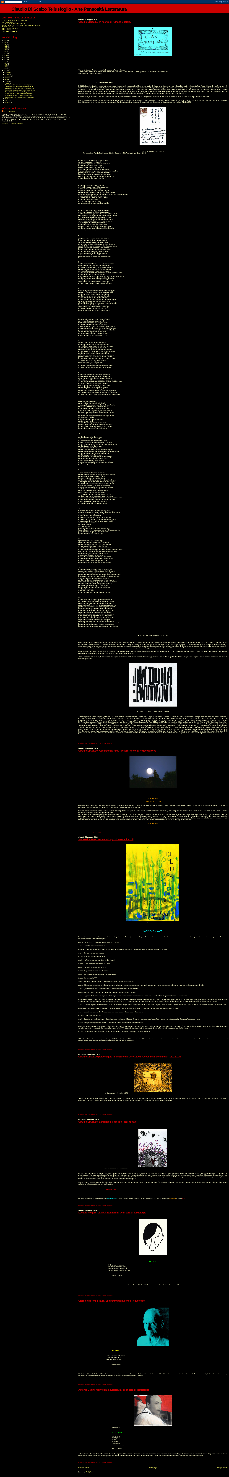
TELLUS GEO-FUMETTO (10, 28)
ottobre (7, 74)
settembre (8, 76)
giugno (7, 81)
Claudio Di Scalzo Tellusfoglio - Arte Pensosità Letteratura (69, 9)
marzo (7, 100)
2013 (5, 65)
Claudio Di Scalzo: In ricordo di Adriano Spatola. (104, 21)
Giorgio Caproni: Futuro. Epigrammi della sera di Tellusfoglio (111, 1300)
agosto (7, 77)
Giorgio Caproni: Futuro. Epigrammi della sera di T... (20, 95)
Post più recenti (83, 1468)
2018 (5, 55)
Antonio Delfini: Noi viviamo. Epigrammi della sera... (19, 97)
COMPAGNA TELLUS (9, 22)
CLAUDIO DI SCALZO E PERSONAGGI (14, 20)
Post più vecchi (222, 1468)
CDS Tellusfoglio (9, 111)
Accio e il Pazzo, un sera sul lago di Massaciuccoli (105, 839)
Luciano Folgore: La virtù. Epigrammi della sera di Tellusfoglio (112, 1212)
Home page (153, 1468)
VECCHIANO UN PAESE (10, 31)
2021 (5, 50)
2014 (5, 63)
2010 (5, 70)
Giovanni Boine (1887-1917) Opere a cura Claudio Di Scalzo (21, 25)
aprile (7, 98)
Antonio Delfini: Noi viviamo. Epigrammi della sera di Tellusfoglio (113, 1389)
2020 (5, 52)
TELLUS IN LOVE (7, 30)
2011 (5, 69)
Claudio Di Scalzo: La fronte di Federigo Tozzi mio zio (107, 1121)
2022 (5, 48)
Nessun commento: (107, 743)
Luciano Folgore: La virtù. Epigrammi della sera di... (19, 93)
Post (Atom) (90, 1472)
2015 (5, 61)
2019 (5, 53)
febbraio (7, 102)
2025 (5, 42)
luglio (6, 79)
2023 (5, 46)
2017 (5, 57)
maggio (7, 83)
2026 (5, 40)
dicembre (8, 72)
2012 (5, 67)
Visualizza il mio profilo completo (12, 123)
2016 (5, 59)
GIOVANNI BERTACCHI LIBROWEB (13, 23)
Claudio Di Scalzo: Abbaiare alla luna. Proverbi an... (19, 86)
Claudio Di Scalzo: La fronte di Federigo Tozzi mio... (19, 92)
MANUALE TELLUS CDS (10, 27)
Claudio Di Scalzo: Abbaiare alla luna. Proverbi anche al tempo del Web (117, 750)
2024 (5, 44)
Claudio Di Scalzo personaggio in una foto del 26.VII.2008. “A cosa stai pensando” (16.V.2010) (129, 1056)
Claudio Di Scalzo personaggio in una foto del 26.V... (20, 90)
